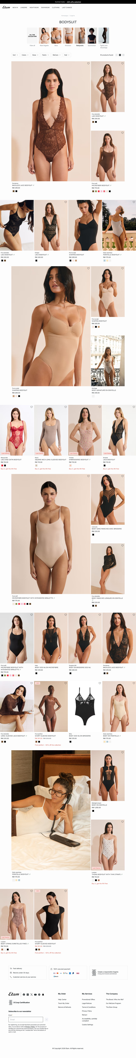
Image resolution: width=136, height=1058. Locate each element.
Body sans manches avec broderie (107, 529)
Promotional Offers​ (88, 999)
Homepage (64, 15)
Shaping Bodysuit (76, 255)
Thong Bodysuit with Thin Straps (106, 874)
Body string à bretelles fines (14, 944)
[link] (15, 7)
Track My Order (63, 1003)
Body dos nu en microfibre (46, 667)
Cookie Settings (87, 1024)
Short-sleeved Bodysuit (45, 736)
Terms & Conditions (88, 1007)
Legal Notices (87, 1003)
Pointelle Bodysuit (111, 255)
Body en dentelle (99, 805)
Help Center (62, 999)
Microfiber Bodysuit (101, 185)
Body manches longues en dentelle (107, 598)
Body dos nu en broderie (80, 736)
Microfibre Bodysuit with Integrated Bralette (32, 598)
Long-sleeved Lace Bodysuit (13, 736)
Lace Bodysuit (98, 116)
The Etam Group (111, 1007)
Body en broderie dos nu (80, 667)
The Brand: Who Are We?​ (115, 999)
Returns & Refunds (64, 1007)
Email (10, 1015)
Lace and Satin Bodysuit (11, 459)
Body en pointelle (111, 736)
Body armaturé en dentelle (104, 390)
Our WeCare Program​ (113, 1003)
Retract (84, 1015)
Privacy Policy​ (87, 1011)
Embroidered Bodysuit (79, 459)
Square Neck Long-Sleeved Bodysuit (50, 459)
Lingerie (72, 15)
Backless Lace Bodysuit (22, 185)
